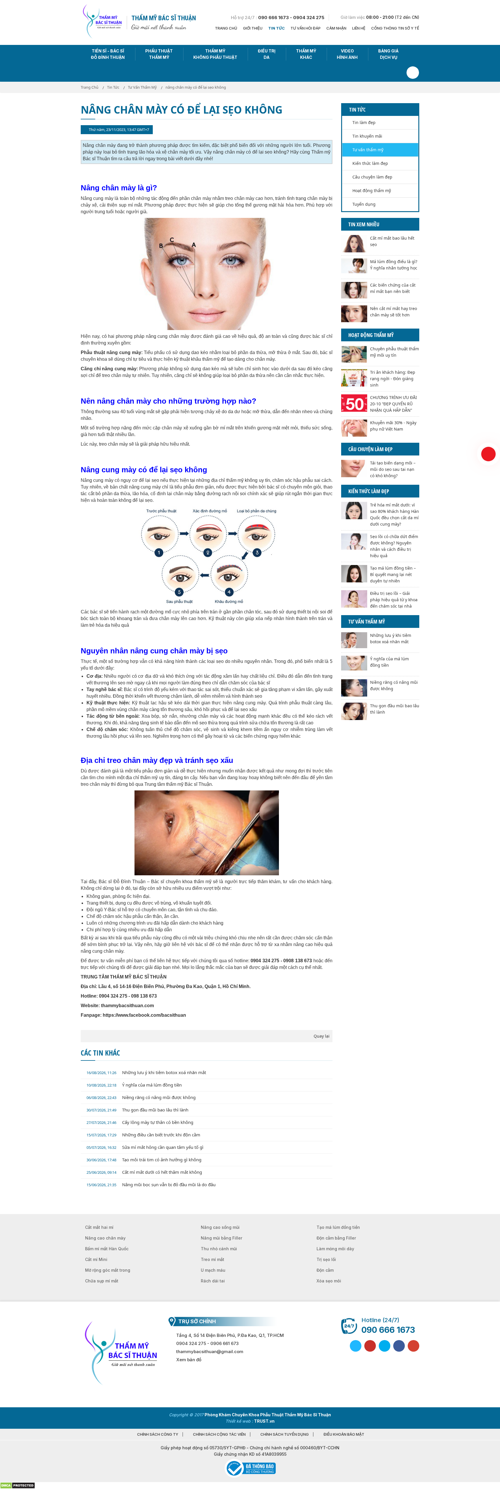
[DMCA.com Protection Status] (17, 1485)
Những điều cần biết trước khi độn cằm (143, 1135)
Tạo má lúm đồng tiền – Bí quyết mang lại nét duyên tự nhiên (393, 574)
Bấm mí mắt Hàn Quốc (106, 1248)
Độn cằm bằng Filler (336, 1237)
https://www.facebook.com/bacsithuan (144, 1015)
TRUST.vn (264, 1421)
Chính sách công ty (157, 1434)
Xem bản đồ (188, 1359)
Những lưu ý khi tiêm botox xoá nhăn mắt (146, 1072)
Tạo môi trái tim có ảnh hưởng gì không (144, 1159)
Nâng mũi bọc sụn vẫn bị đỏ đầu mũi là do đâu (151, 1184)
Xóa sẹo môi (329, 1280)
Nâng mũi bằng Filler (221, 1237)
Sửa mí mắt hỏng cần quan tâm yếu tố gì (145, 1147)
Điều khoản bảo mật (343, 1434)
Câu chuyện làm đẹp (372, 177)
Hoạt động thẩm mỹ (371, 190)
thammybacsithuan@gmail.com (209, 1351)
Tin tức (276, 28)
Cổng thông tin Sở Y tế (395, 28)
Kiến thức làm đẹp (370, 163)
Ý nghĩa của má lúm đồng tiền (134, 1085)
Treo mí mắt (212, 1259)
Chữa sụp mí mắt (101, 1280)
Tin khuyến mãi (367, 136)
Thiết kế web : (239, 1421)
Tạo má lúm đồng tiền (338, 1227)
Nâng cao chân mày (105, 1237)
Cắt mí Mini (96, 1259)
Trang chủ (226, 28)
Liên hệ (358, 28)
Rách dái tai (213, 1280)
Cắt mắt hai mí (99, 1227)
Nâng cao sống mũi (220, 1227)
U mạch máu (213, 1270)
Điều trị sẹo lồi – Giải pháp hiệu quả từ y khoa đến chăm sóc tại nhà (394, 600)
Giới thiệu (252, 28)
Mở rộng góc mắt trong (107, 1270)
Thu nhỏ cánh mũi (219, 1248)
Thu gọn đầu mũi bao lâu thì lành (137, 1110)
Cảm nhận (336, 28)
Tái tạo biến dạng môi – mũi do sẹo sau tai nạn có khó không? (393, 469)
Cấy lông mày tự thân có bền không (140, 1122)
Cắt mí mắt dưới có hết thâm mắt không (144, 1172)
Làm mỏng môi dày (335, 1248)
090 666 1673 (388, 1330)
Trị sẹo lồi (326, 1259)
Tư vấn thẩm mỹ (367, 149)
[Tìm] (413, 72)
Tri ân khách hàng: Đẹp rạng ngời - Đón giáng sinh (392, 378)
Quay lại (322, 1036)
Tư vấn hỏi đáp (306, 28)
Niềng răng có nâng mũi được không (141, 1097)
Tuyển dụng (364, 204)
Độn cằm (325, 1270)
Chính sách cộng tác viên (219, 1434)
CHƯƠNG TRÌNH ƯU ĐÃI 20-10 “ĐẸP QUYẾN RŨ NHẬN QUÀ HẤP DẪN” (393, 404)
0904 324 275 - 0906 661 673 (207, 1343)
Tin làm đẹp (364, 122)
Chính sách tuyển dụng (284, 1434)
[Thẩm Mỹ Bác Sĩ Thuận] (102, 21)
